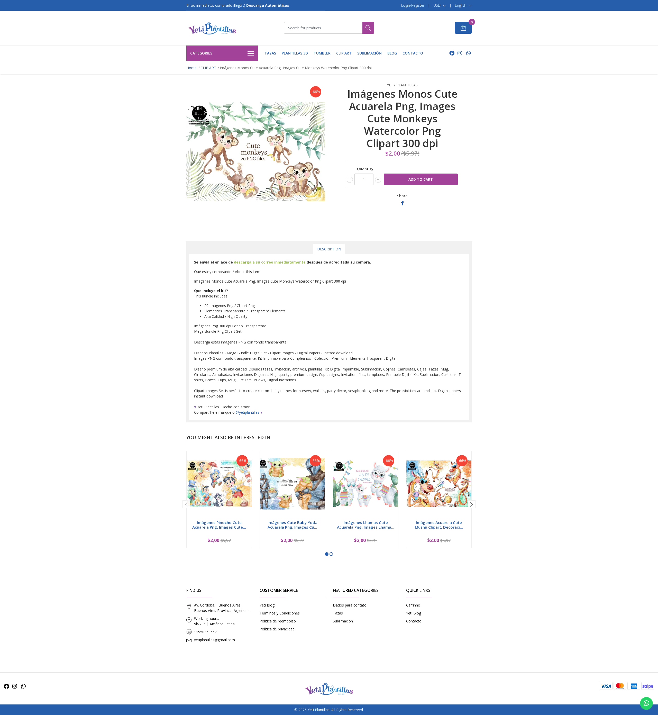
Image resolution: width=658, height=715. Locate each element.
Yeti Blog (267, 605)
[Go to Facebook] (451, 53)
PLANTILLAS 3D (295, 53)
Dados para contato (350, 605)
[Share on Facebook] (402, 203)
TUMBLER (322, 53)
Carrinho (413, 605)
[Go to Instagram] (460, 53)
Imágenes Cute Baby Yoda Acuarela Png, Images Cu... (292, 525)
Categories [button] (201, 53)
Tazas (338, 613)
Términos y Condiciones (280, 613)
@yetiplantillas (247, 412)
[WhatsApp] (468, 53)
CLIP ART (344, 53)
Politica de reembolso (278, 621)
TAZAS (270, 53)
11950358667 (205, 631)
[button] (439, 5)
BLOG (392, 53)
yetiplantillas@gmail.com (214, 639)
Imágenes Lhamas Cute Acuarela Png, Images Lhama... (365, 525)
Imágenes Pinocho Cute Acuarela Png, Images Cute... (219, 525)
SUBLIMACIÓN (369, 53)
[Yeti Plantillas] (212, 28)
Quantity (365, 168)
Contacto (414, 621)
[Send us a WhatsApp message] (646, 703)
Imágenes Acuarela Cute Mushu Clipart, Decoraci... (439, 525)
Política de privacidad (277, 629)
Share (402, 195)
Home (191, 67)
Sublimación (343, 621)
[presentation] (186, 504)
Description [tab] (329, 249)
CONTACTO (413, 53)
